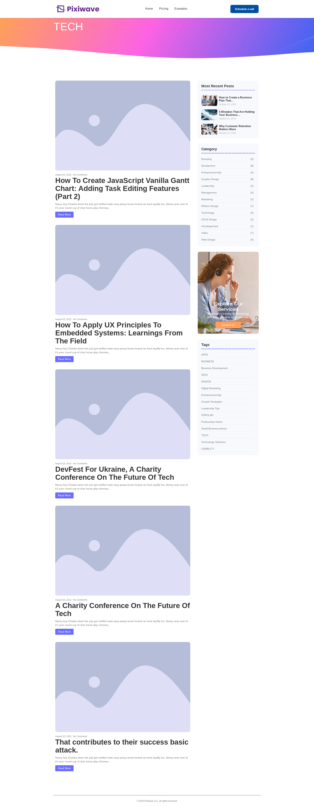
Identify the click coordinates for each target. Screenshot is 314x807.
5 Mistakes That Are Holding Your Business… (237, 113)
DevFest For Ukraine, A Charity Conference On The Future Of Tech (114, 473)
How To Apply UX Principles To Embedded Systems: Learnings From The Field (119, 333)
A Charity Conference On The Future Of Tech (122, 610)
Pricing (163, 8)
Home (149, 8)
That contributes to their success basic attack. (121, 746)
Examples (180, 8)
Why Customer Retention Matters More (235, 128)
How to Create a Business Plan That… (235, 99)
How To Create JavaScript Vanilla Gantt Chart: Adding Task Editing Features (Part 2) (122, 188)
